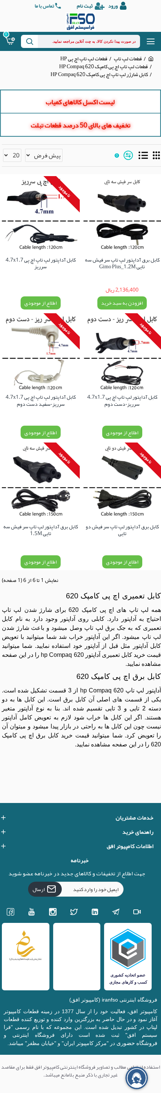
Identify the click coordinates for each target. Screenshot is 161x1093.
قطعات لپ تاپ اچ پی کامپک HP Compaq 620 (103, 66)
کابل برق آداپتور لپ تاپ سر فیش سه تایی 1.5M (40, 530)
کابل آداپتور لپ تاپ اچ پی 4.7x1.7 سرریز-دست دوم (122, 401)
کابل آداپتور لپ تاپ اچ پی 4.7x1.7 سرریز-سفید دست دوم (41, 401)
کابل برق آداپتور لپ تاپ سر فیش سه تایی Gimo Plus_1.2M (122, 264)
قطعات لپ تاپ (128, 59)
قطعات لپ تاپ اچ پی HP (83, 59)
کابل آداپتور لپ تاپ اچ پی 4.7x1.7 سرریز (41, 264)
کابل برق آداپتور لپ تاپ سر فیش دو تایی (122, 530)
